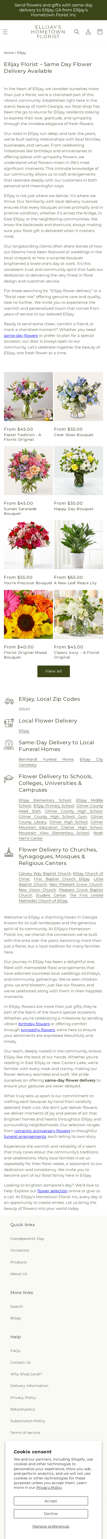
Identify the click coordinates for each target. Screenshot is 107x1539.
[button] (77, 32)
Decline (51, 1513)
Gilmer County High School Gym (53, 816)
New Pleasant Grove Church (75, 884)
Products (18, 1262)
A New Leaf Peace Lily (75, 583)
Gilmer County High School (73, 811)
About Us (18, 1273)
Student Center (51, 895)
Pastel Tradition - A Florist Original (22, 437)
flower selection (52, 1190)
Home (9, 53)
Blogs (15, 1318)
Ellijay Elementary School (45, 800)
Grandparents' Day (27, 1238)
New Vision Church (37, 889)
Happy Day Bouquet (73, 509)
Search (16, 1306)
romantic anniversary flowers (42, 1130)
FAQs (15, 1350)
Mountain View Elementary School (54, 832)
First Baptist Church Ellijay (61, 879)
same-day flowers (21, 335)
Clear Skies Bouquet (73, 434)
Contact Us (20, 1362)
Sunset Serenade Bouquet (20, 511)
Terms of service (25, 1432)
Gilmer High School (68, 822)
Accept (50, 1501)
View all (53, 671)
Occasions (19, 1250)
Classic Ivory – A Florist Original (77, 655)
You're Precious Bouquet (28, 583)
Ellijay (24, 730)
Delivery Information (29, 1385)
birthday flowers (34, 1023)
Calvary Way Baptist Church (45, 873)
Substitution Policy (27, 1421)
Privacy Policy (49, 1487)
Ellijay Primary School (54, 805)
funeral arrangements (25, 1136)
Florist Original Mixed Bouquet (25, 655)
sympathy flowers (38, 1029)
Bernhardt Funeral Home (46, 759)
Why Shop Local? (26, 1374)
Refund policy (22, 1409)
